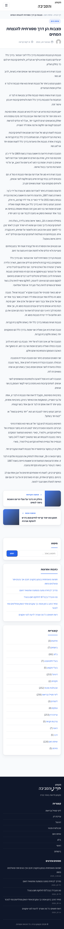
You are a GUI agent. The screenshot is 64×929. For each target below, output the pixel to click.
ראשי (55, 728)
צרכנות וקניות (52, 721)
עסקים (55, 708)
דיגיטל (55, 674)
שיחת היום (48, 14)
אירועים (54, 640)
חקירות (55, 681)
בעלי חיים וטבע (51, 661)
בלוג (56, 654)
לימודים (54, 701)
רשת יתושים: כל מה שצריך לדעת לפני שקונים (38, 614)
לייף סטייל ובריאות (50, 694)
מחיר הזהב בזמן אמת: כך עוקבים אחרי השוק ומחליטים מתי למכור (33, 899)
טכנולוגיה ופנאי (51, 687)
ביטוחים (54, 647)
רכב (56, 734)
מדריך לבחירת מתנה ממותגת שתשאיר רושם (38, 590)
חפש (12, 553)
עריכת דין (54, 714)
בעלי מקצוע (52, 667)
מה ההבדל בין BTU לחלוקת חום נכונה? (41, 597)
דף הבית (57, 14)
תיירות (55, 748)
